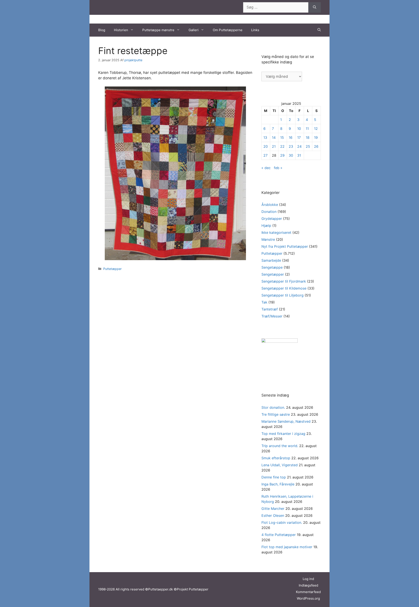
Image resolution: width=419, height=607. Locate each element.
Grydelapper (271, 218)
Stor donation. (273, 407)
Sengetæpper (272, 274)
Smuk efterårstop (275, 458)
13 (265, 137)
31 (299, 155)
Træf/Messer (271, 316)
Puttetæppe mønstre (158, 30)
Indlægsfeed (308, 585)
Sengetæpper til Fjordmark (283, 281)
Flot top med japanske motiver (286, 547)
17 (299, 137)
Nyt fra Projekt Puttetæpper (284, 246)
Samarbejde (271, 260)
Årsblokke (269, 204)
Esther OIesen (272, 515)
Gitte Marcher (272, 508)
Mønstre (268, 239)
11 (307, 128)
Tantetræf (269, 309)
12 (316, 128)
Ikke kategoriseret (276, 232)
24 (299, 146)
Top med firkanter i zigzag (283, 433)
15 (282, 137)
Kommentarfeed (308, 592)
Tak (264, 302)
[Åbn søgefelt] (319, 30)
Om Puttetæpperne (227, 30)
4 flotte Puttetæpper (278, 534)
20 (265, 146)
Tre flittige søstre (275, 414)
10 (299, 128)
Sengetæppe (272, 267)
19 (316, 137)
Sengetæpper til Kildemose (283, 288)
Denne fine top (273, 477)
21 (274, 146)
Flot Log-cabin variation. (281, 522)
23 (291, 146)
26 (316, 146)
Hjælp (266, 225)
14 (274, 137)
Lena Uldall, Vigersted (279, 465)
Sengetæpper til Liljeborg (282, 295)
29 (282, 155)
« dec (266, 168)
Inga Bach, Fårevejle (277, 484)
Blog (101, 30)
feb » (278, 168)
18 (307, 137)
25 (308, 146)
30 (291, 155)
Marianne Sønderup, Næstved (286, 421)
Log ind (308, 579)
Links (255, 30)
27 (265, 155)
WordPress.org (308, 598)
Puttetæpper (112, 269)
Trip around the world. (279, 446)
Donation (268, 211)
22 (282, 146)
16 (290, 137)
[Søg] (314, 7)
